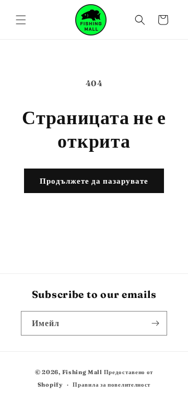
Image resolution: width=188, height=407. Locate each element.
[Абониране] (155, 323)
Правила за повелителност (111, 384)
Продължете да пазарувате (94, 181)
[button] (20, 19)
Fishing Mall (82, 372)
